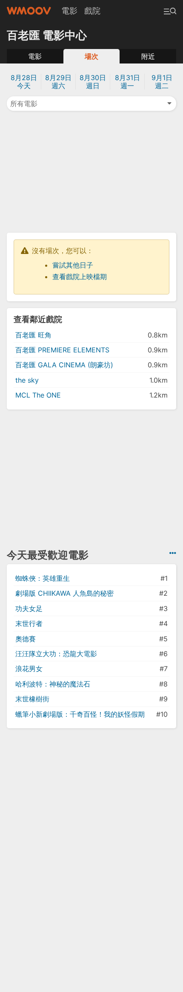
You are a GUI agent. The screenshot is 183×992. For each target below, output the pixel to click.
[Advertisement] (91, 171)
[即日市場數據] (172, 553)
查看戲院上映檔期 (79, 276)
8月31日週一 (127, 81)
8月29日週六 (58, 81)
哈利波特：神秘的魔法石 (52, 684)
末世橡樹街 (32, 699)
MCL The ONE (38, 395)
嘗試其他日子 (72, 265)
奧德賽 (25, 638)
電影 (69, 11)
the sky (27, 380)
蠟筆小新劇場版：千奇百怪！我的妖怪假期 (80, 714)
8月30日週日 (93, 81)
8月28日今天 (24, 81)
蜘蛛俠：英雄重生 (42, 578)
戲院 (92, 11)
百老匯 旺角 (33, 335)
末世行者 (29, 623)
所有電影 (23, 103)
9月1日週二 (162, 81)
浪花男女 (29, 668)
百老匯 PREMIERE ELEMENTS (62, 350)
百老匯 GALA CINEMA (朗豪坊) (64, 364)
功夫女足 (29, 608)
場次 (91, 56)
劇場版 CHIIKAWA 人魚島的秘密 (64, 593)
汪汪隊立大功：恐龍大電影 (56, 653)
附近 (148, 56)
